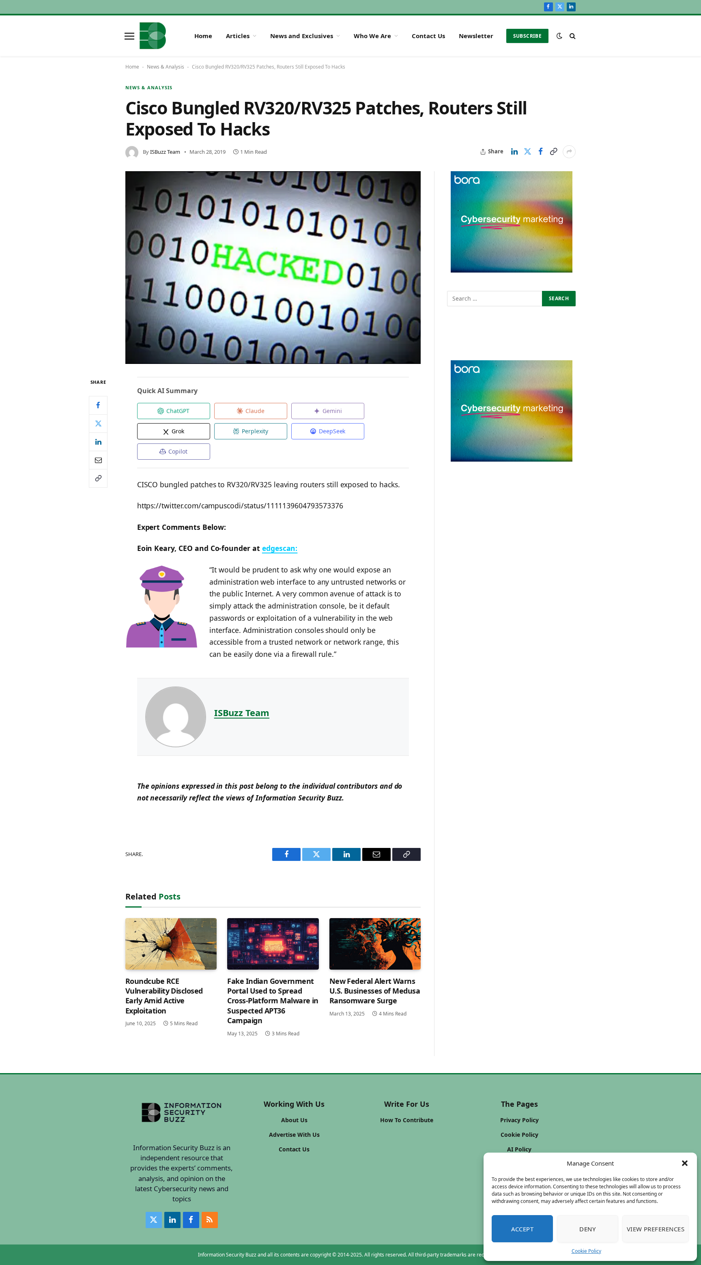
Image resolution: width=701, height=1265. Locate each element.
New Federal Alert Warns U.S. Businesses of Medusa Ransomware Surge (374, 991)
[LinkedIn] (98, 441)
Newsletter (476, 36)
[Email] (98, 460)
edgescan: (280, 548)
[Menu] (129, 36)
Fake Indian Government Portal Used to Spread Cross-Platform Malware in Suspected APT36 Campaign (272, 1001)
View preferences (655, 1229)
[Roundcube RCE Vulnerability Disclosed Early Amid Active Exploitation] (171, 944)
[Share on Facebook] (540, 151)
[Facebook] (98, 405)
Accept (522, 1229)
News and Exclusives (301, 36)
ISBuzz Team (165, 151)
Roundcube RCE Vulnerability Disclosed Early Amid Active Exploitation (164, 995)
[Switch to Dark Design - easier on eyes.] (559, 35)
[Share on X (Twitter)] (527, 151)
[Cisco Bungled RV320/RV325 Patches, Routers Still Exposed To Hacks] (273, 267)
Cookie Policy (586, 1251)
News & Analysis (165, 66)
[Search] (572, 36)
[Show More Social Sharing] (569, 151)
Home (203, 36)
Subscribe (527, 35)
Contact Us (428, 36)
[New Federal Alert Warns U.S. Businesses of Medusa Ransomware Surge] (375, 944)
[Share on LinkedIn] (514, 151)
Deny (587, 1229)
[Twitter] (98, 423)
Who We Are (372, 36)
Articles (237, 36)
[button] (685, 1163)
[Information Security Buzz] (153, 35)
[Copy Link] (553, 151)
